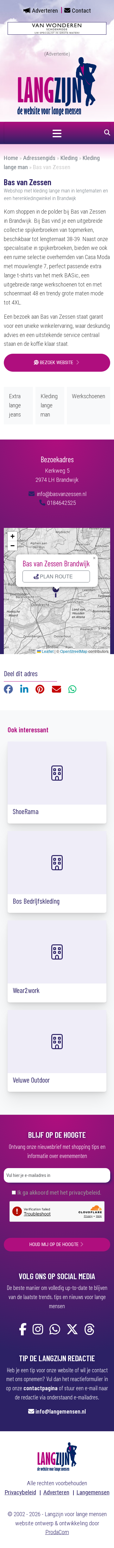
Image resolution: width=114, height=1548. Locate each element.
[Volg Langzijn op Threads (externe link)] (89, 1329)
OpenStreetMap (73, 651)
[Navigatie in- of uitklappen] (57, 133)
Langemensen (93, 1492)
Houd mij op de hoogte (54, 1244)
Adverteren (45, 10)
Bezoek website (56, 362)
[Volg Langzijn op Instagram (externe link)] (38, 1329)
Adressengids (39, 158)
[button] (57, 591)
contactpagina (40, 1387)
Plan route (56, 576)
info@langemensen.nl (60, 1411)
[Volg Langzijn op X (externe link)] (72, 1329)
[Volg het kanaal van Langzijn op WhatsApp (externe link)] (54, 1329)
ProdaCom (57, 1532)
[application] (57, 591)
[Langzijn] (57, 1456)
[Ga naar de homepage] (57, 85)
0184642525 (61, 502)
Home (11, 158)
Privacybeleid (20, 1492)
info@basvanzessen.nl (60, 494)
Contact (81, 10)
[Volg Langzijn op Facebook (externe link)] (23, 1329)
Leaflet (47, 651)
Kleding (69, 158)
